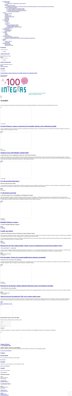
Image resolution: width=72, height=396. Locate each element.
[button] (0, 302)
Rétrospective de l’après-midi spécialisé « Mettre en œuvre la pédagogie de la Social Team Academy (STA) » (31, 245)
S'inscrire (2, 328)
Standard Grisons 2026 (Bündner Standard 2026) (14, 152)
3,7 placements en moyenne (8, 193)
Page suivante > (10, 303)
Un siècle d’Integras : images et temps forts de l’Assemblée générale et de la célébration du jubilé (28, 126)
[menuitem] (37, 6)
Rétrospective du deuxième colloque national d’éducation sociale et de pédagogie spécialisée (26, 285)
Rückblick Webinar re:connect (9, 222)
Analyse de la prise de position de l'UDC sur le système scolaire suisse (20, 296)
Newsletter (2, 361)
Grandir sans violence (6, 231)
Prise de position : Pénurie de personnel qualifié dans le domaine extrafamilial (23, 257)
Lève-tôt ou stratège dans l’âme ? (10, 181)
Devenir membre (4, 355)
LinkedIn (2, 368)
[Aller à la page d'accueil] (23, 94)
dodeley (36, 330)
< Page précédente (3, 303)
